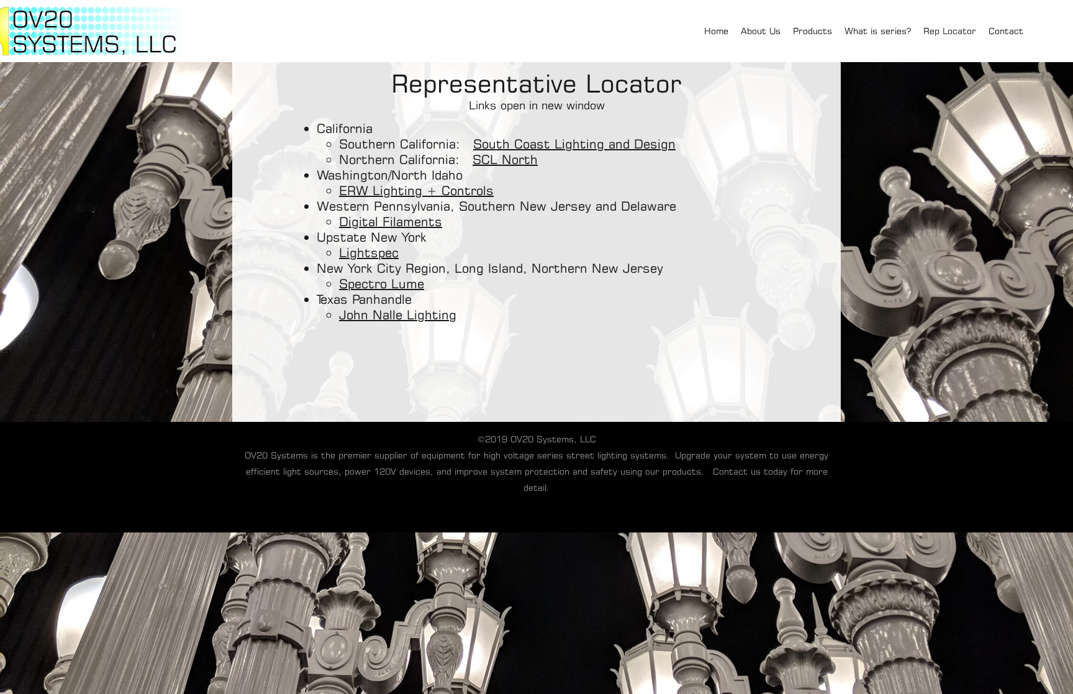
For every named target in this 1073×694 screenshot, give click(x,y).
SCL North (505, 159)
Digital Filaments (390, 221)
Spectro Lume (381, 283)
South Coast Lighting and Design (574, 144)
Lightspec (369, 252)
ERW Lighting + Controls (416, 190)
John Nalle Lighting (397, 314)
